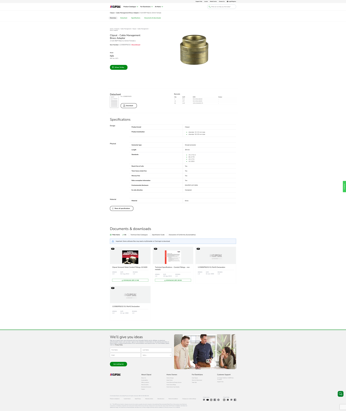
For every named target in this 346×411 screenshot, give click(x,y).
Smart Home (169, 380)
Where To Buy (119, 67)
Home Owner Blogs (171, 384)
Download (129, 106)
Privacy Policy (119, 345)
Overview (113, 18)
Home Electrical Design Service (174, 382)
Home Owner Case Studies (173, 387)
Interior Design (170, 378)
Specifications (135, 18)
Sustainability (144, 380)
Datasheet (123, 18)
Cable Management (126, 29)
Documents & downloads (152, 18)
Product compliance (114, 398)
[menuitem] (130, 6)
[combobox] (156, 355)
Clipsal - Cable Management (140, 29)
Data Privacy (138, 398)
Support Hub (220, 381)
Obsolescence (160, 398)
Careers (143, 389)
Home (111, 29)
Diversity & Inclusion (146, 387)
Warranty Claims (149, 398)
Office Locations (145, 382)
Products (116, 29)
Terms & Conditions (173, 398)
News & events (144, 384)
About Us (143, 378)
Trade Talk (194, 382)
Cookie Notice (127, 398)
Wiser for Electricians (197, 380)
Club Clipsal (195, 378)
